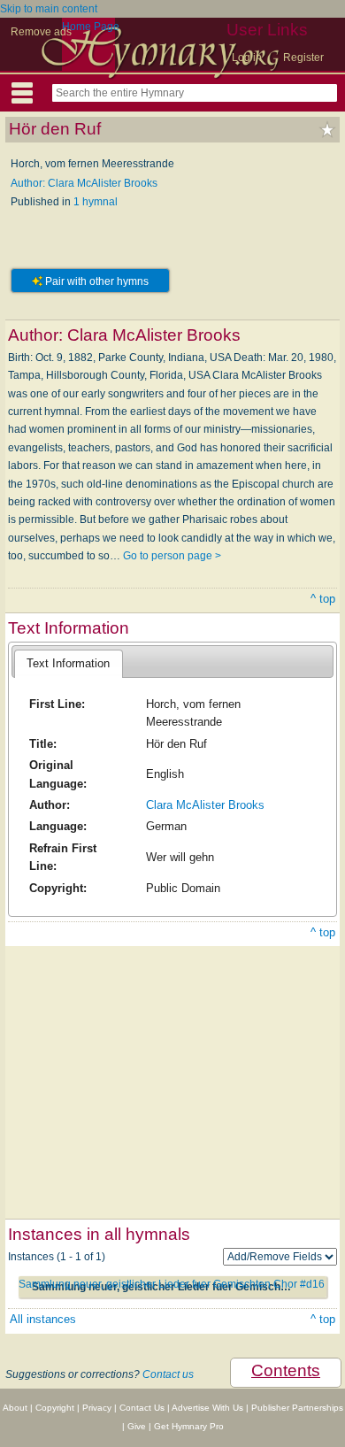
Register (303, 57)
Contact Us (142, 1407)
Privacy (96, 1407)
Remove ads (41, 32)
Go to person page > (172, 556)
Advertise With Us (207, 1407)
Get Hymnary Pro (189, 1426)
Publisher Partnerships (297, 1407)
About (15, 1407)
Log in (247, 57)
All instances (43, 1319)
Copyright (54, 1407)
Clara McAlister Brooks (205, 805)
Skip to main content (48, 9)
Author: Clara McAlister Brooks (84, 183)
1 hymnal (95, 202)
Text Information (68, 663)
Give (136, 1426)
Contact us (168, 1374)
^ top (322, 598)
